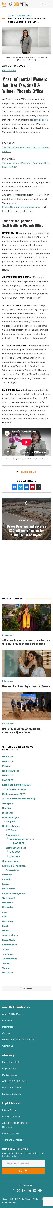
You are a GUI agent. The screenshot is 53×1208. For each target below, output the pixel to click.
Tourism (6, 963)
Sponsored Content (11, 1094)
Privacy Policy (9, 1110)
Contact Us (7, 1045)
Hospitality (7, 907)
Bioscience (7, 812)
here (4, 211)
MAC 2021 (18, 843)
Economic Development (14, 865)
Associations (12, 870)
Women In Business (16, 847)
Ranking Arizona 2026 (13, 794)
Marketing (7, 921)
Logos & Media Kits (11, 1062)
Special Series (9, 944)
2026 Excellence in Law (14, 789)
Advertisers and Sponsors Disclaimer (14, 1125)
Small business (10, 935)
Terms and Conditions (13, 1139)
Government (8, 898)
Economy (7, 874)
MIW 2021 (15, 852)
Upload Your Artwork (12, 1087)
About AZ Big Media (12, 1014)
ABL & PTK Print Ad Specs (15, 1081)
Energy (5, 884)
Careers (6, 1033)
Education (7, 879)
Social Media (8, 940)
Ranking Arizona (10, 770)
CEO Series (12, 830)
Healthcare (8, 902)
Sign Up (24, 1171)
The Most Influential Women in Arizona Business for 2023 (26, 149)
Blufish (13, 1202)
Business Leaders (11, 826)
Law (4, 916)
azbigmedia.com (38, 119)
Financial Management (14, 893)
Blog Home (28, 472)
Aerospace (7, 803)
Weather (6, 968)
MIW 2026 (7, 756)
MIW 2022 (7, 761)
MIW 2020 (15, 856)
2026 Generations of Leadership (18, 798)
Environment (8, 888)
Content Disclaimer (11, 1116)
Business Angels (10, 817)
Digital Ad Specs (10, 1068)
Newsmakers (13, 835)
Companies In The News (22, 839)
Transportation (9, 958)
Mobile (5, 926)
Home (11, 15)
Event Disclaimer (10, 1133)
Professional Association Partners (18, 1039)
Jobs (4, 912)
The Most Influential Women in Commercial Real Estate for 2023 (26, 165)
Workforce (7, 972)
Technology (8, 954)
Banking (6, 808)
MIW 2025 (7, 775)
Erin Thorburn (9, 70)
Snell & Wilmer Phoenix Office (22, 225)
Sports (5, 949)
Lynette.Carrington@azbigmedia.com (20, 207)
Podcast (6, 766)
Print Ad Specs (9, 1075)
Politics (6, 930)
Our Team (7, 1020)
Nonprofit (11, 821)
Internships (7, 1026)
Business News (24, 15)
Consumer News (10, 861)
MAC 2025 (7, 780)
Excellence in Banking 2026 (16, 784)
